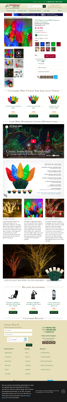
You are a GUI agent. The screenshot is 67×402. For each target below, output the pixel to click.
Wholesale (27, 369)
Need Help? (7, 365)
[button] (28, 34)
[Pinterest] (48, 77)
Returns (6, 369)
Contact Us (50, 332)
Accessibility (8, 374)
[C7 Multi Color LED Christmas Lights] (13, 98)
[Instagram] (53, 342)
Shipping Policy (8, 352)
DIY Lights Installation (45, 357)
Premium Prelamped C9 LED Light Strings (16, 17)
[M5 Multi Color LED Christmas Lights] (54, 98)
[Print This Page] (51, 77)
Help (44, 1)
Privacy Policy (8, 357)
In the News (28, 365)
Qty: (36, 55)
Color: (36, 40)
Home (26, 352)
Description (41, 63)
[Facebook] (41, 77)
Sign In (40, 1)
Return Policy (8, 361)
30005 (42, 61)
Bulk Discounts (42, 67)
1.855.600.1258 (51, 330)
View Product (13, 116)
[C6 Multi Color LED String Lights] (33, 98)
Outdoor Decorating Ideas (47, 365)
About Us (35, 1)
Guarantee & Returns (43, 71)
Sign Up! (29, 345)
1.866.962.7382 (50, 328)
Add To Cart (50, 56)
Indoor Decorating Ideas (46, 361)
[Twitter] (44, 77)
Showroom (27, 374)
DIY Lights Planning (45, 352)
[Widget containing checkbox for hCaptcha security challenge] (17, 339)
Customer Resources (45, 369)
